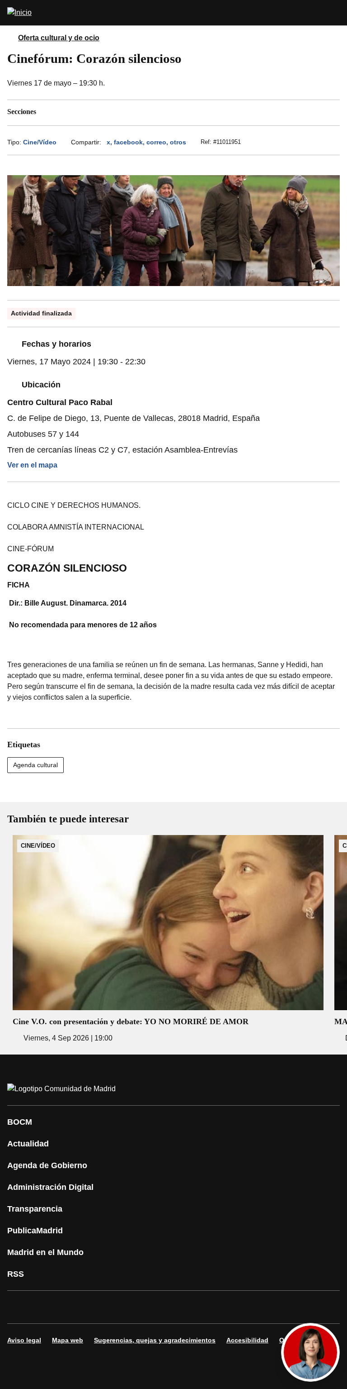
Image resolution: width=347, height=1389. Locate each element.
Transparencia (34, 1208)
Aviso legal (24, 1340)
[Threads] (264, 1307)
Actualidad (28, 1143)
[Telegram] (236, 1307)
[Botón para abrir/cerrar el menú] (334, 12)
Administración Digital (50, 1187)
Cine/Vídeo (39, 142)
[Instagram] (47, 1307)
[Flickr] (209, 1307)
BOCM (19, 1121)
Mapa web (67, 1340)
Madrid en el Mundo (45, 1252)
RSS (15, 1274)
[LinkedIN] (128, 1307)
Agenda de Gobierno (47, 1165)
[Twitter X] (74, 1307)
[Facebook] (20, 1307)
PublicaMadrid (35, 1230)
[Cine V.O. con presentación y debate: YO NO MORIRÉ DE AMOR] (168, 939)
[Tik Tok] (182, 1307)
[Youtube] (101, 1307)
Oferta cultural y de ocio (58, 38)
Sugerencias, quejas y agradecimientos (155, 1340)
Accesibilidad (247, 1340)
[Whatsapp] (155, 1307)
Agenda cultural (35, 764)
